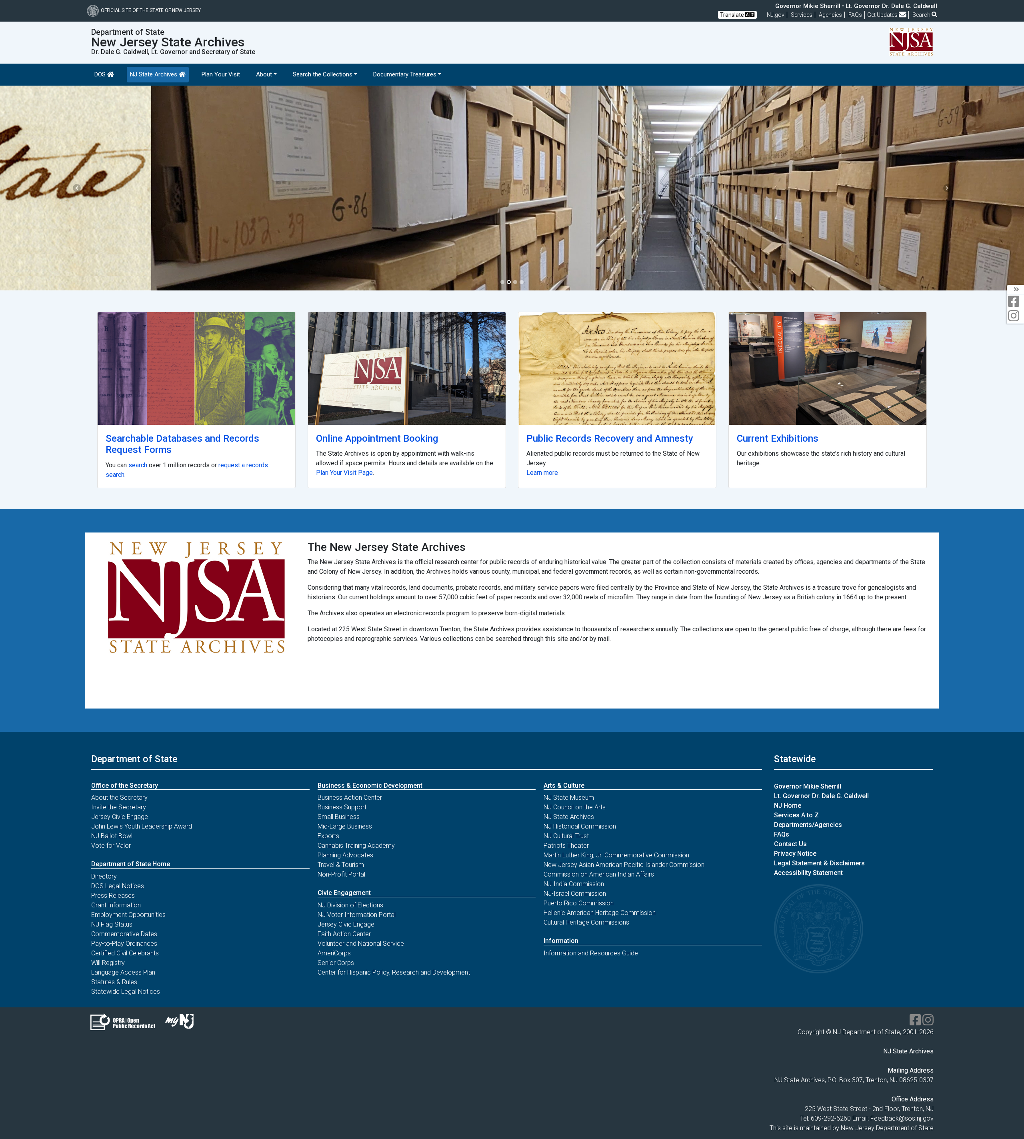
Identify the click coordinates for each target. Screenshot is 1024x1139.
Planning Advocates (345, 855)
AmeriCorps (334, 953)
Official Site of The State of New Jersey (151, 10)
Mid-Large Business (345, 826)
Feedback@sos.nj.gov (902, 1118)
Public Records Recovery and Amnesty (609, 438)
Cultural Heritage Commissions (586, 922)
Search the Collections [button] (322, 74)
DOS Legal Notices (117, 886)
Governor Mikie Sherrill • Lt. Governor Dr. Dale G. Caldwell (856, 6)
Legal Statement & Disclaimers (819, 863)
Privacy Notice (795, 853)
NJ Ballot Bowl (111, 836)
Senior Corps (336, 963)
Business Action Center (350, 797)
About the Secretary (119, 797)
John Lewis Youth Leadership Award (141, 826)
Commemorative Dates (124, 934)
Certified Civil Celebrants (125, 953)
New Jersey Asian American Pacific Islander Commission (624, 865)
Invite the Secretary (118, 807)
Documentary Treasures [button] (404, 74)
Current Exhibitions (777, 438)
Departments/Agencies (808, 825)
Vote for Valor (111, 845)
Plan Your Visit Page (344, 472)
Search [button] (922, 15)
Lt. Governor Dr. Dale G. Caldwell (821, 796)
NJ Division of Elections (350, 905)
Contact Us (790, 844)
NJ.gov (775, 15)
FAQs (781, 834)
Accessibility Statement (808, 873)
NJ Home (787, 805)
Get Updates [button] (883, 15)
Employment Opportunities (128, 915)
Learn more (542, 472)
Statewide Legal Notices (125, 991)
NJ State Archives (154, 74)
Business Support (342, 807)
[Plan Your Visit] (407, 368)
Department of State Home (130, 864)
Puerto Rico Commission (579, 903)
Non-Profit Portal (341, 874)
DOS (100, 74)
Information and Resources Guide (591, 953)
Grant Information (116, 905)
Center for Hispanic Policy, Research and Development (394, 972)
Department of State (134, 759)
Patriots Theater (566, 845)
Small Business (339, 817)
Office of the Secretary (124, 785)
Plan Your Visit (221, 74)
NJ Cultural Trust (566, 836)
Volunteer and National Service (361, 943)
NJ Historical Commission (580, 826)
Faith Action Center (344, 934)
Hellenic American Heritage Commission (600, 913)
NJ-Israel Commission (575, 893)
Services (801, 15)
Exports (328, 836)
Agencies (830, 15)
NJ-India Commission (574, 884)
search (137, 465)
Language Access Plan (123, 972)
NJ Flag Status (111, 924)
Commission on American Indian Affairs (599, 874)
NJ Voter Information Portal (357, 915)
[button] (77, 188)
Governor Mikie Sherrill (807, 786)
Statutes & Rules (114, 982)
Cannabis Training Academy (356, 845)
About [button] (264, 74)
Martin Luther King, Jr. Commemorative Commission (616, 855)
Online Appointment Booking (377, 438)
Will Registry (108, 963)
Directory (104, 876)
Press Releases (113, 895)
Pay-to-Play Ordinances (124, 943)
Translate (732, 15)
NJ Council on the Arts (575, 807)
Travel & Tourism (341, 865)
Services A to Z (796, 815)
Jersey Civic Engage (119, 817)
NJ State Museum (569, 797)
